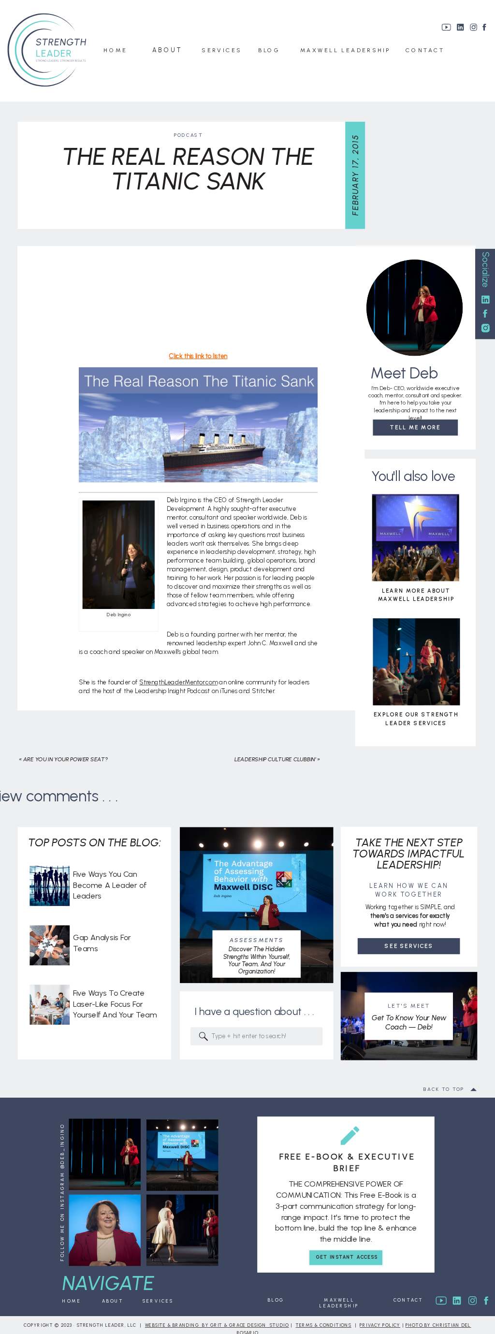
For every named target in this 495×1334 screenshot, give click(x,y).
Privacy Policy (380, 1325)
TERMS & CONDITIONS (323, 1325)
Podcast (188, 135)
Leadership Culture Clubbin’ (275, 759)
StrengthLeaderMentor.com (178, 682)
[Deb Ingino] (119, 606)
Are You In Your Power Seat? (65, 759)
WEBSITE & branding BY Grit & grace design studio (217, 1325)
